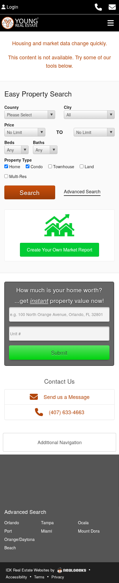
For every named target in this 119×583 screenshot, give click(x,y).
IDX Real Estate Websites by (31, 570)
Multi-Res (17, 176)
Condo (36, 166)
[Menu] (111, 23)
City (68, 107)
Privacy (57, 577)
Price (9, 125)
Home (14, 166)
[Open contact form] (112, 6)
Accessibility (16, 577)
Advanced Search (82, 191)
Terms (39, 577)
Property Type (18, 160)
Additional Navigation (60, 442)
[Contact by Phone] (98, 6)
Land (88, 166)
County (11, 107)
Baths (38, 142)
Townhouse (63, 166)
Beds (9, 142)
